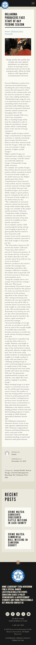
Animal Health (19, 470)
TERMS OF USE (18, 640)
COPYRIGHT (10, 638)
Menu (32, 3)
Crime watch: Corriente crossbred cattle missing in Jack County (17, 517)
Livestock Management (19, 473)
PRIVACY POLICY (23, 638)
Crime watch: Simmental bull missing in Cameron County (18, 540)
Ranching (8, 475)
